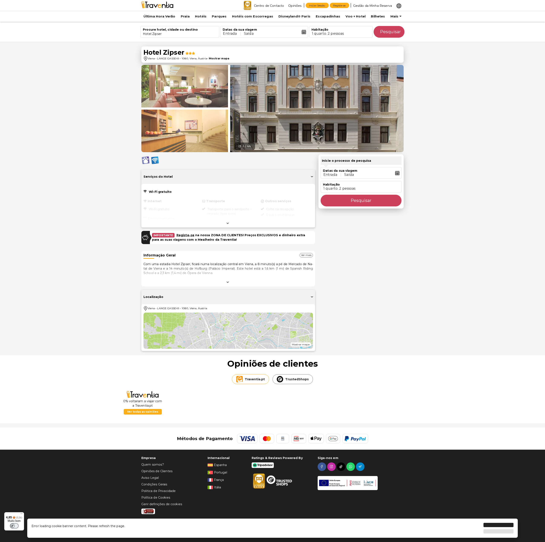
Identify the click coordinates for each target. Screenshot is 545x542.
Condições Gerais (154, 484)
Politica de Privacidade (158, 491)
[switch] (14, 525)
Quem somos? (152, 464)
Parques (219, 16)
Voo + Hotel (356, 16)
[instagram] (332, 466)
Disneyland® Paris (294, 16)
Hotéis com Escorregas (252, 16)
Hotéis (201, 16)
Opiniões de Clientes (156, 471)
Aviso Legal (150, 478)
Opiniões (294, 6)
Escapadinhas (328, 16)
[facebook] (322, 466)
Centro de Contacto (269, 6)
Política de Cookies (155, 497)
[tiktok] (341, 466)
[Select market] (399, 5)
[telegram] (361, 466)
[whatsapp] (351, 466)
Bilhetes (378, 16)
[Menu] (21, 514)
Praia (185, 16)
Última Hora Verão (159, 16)
